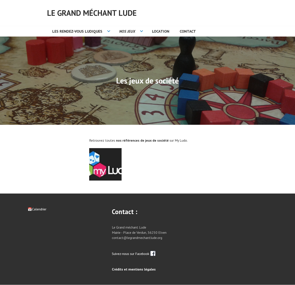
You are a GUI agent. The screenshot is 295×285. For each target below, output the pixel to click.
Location (160, 31)
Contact (188, 31)
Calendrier (39, 209)
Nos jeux (127, 31)
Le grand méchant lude (92, 13)
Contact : (124, 211)
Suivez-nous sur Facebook (131, 253)
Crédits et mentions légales (134, 269)
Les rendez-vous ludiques (77, 31)
